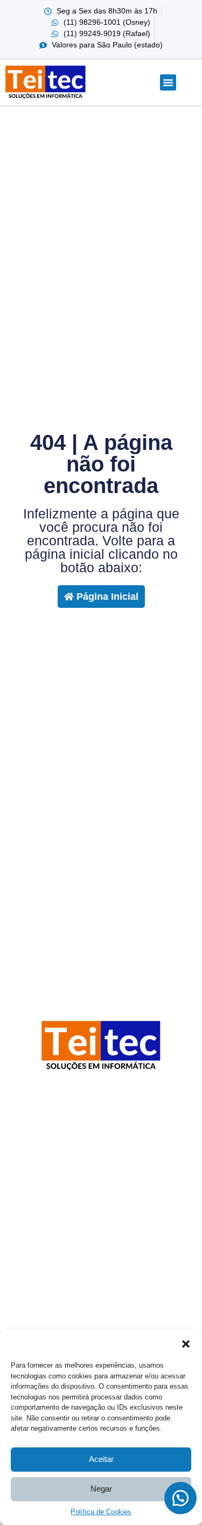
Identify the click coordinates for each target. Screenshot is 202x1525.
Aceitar (101, 1459)
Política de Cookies (101, 1512)
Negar (101, 1488)
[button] (185, 1344)
